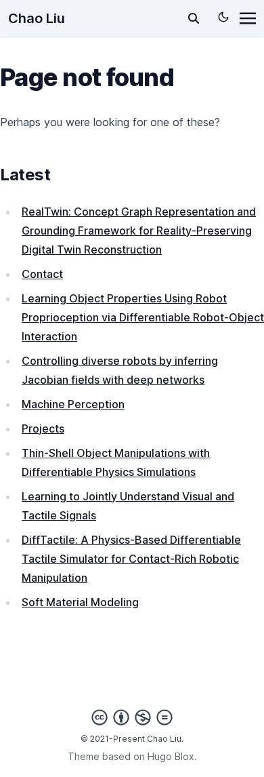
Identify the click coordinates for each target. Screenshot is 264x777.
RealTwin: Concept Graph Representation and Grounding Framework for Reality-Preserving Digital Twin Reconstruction (139, 230)
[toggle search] (193, 18)
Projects (43, 428)
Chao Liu (36, 18)
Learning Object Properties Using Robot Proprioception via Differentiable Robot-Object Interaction (143, 317)
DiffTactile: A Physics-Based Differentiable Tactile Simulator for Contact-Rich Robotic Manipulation (131, 558)
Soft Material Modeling (80, 602)
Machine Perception (73, 404)
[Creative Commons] (132, 717)
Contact (42, 274)
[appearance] (223, 17)
